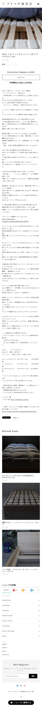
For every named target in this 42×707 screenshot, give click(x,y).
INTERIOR (6, 605)
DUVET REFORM (8, 631)
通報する (15, 417)
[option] (21, 28)
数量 (3, 64)
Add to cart (21, 77)
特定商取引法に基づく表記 (27, 691)
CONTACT (6, 655)
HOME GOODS (7, 616)
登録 (33, 676)
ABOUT (5, 648)
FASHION (5, 610)
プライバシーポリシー (13, 691)
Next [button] (40, 28)
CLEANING (6, 626)
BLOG (4, 651)
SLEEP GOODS (7, 621)
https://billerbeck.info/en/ (20, 399)
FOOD (4, 636)
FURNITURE (6, 600)
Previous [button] (2, 28)
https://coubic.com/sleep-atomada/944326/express (19, 411)
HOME (4, 644)
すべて (6, 590)
